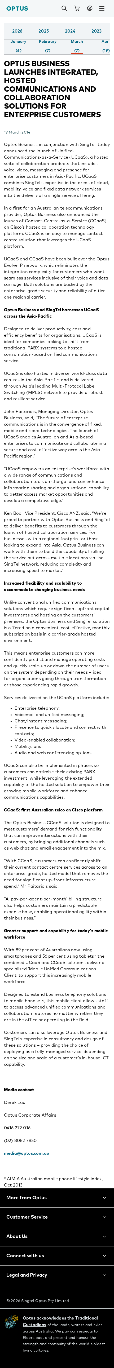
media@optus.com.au (26, 1153)
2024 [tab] (70, 31)
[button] (89, 8)
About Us (17, 1236)
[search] (64, 8)
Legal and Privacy (26, 1275)
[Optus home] (17, 8)
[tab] (18, 46)
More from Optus (26, 1198)
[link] (77, 8)
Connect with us (25, 1256)
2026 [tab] (17, 31)
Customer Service (27, 1217)
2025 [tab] (43, 31)
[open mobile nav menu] (102, 8)
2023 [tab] (96, 31)
